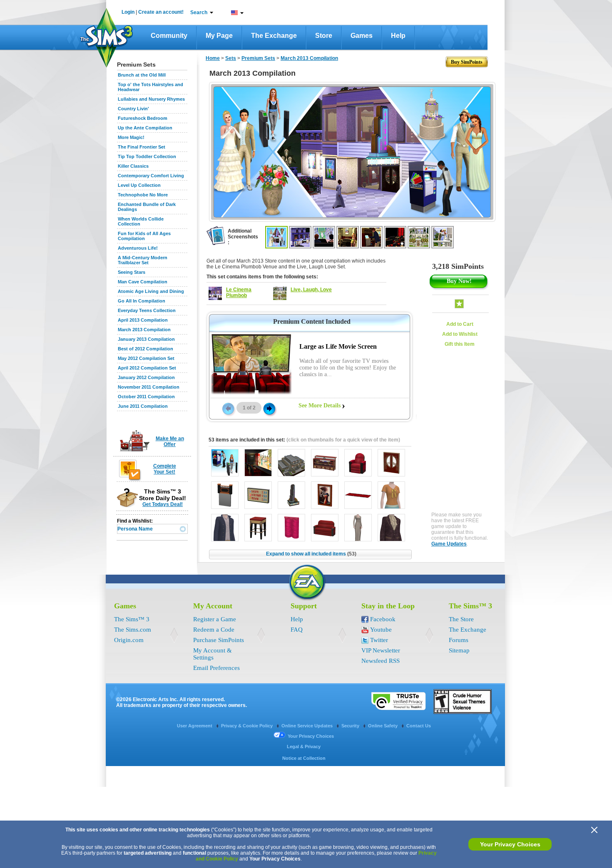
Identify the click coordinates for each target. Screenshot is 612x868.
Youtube (381, 629)
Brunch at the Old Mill (142, 74)
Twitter (379, 640)
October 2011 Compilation (146, 396)
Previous (227, 408)
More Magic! (131, 137)
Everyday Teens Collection (147, 310)
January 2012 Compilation (146, 377)
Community (169, 35)
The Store (461, 619)
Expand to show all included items (311, 554)
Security (351, 725)
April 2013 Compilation (143, 319)
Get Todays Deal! (162, 504)
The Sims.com (132, 629)
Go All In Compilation (141, 300)
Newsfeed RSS (380, 660)
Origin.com (129, 640)
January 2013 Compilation (146, 339)
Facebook (383, 619)
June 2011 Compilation (143, 406)
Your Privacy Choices (510, 844)
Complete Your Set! (164, 469)
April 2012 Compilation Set (147, 367)
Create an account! (161, 12)
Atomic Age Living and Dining (151, 291)
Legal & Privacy (304, 746)
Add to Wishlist (460, 334)
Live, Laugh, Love (311, 290)
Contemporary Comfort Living (151, 175)
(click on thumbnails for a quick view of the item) (343, 440)
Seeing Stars (131, 272)
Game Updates (449, 544)
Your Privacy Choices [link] (311, 736)
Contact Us (418, 725)
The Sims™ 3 (131, 619)
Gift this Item (460, 344)
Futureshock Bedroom (142, 118)
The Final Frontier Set (141, 146)
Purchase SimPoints (218, 640)
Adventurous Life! (138, 248)
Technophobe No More (143, 194)
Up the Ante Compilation (145, 127)
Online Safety (383, 725)
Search (198, 12)
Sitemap (459, 650)
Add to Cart (459, 324)
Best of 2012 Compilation (145, 348)
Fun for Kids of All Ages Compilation (144, 236)
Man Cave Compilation (142, 281)
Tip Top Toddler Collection (147, 156)
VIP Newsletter (380, 650)
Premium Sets (258, 58)
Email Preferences (216, 668)
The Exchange (274, 35)
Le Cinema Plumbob (238, 292)
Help (398, 35)
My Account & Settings (212, 654)
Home (213, 58)
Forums (458, 640)
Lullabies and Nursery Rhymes (151, 99)
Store (323, 35)
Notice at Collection (304, 758)
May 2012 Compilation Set (146, 358)
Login (128, 12)
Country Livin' (133, 108)
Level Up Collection (139, 185)
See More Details (320, 405)
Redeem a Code (213, 629)
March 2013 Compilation (144, 329)
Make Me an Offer (170, 441)
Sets (230, 58)
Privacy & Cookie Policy (247, 725)
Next (269, 408)
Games (362, 35)
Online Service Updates (307, 725)
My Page (219, 35)
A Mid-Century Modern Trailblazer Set (142, 260)
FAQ (297, 629)
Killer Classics (133, 166)
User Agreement (195, 725)
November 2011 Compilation (148, 386)
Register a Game (214, 619)
